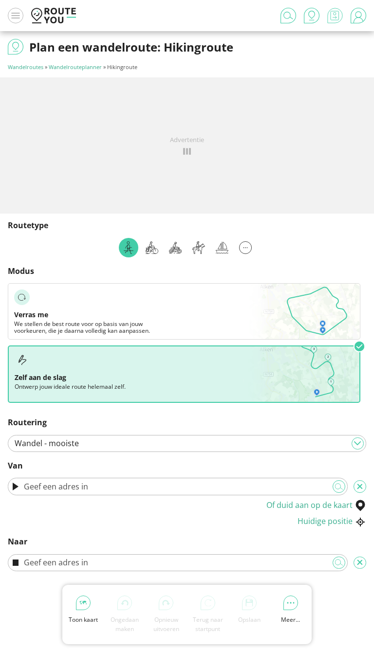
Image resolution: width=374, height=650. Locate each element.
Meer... (290, 619)
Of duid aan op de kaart (309, 505)
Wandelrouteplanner (75, 67)
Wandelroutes (25, 67)
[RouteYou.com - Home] (53, 15)
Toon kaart (83, 619)
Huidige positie (325, 521)
